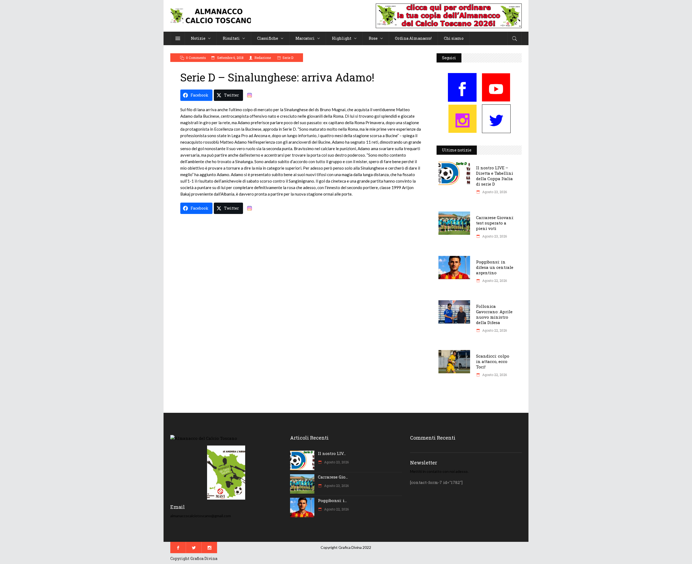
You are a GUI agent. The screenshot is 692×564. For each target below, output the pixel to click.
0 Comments (196, 57)
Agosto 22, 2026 (494, 280)
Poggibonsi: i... (332, 500)
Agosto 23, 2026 (494, 192)
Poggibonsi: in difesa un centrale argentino (494, 267)
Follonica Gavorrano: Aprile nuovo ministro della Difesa (494, 314)
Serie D (287, 57)
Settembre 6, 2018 (230, 57)
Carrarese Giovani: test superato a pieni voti (495, 223)
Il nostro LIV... (332, 453)
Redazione (262, 57)
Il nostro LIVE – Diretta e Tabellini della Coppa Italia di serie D (494, 176)
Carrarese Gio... (333, 477)
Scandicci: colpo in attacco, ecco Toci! (492, 361)
